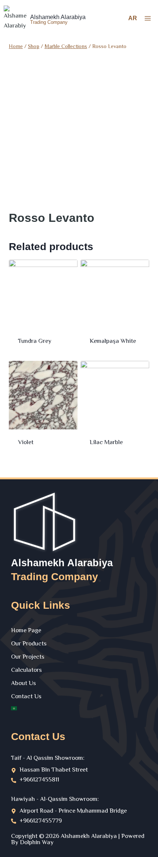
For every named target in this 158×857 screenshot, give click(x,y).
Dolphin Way (37, 842)
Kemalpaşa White (113, 341)
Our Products (29, 644)
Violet (25, 442)
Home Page (26, 631)
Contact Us (26, 697)
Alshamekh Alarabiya (62, 562)
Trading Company (54, 576)
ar (132, 18)
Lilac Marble (106, 442)
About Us (23, 683)
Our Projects (27, 657)
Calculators (26, 670)
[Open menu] (147, 18)
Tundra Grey (34, 341)
